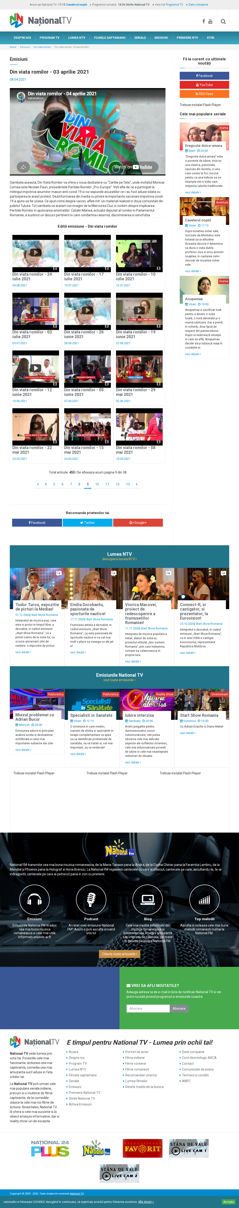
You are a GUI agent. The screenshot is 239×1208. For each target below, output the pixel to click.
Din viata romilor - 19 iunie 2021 (135, 334)
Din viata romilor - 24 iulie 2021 (32, 276)
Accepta (228, 1202)
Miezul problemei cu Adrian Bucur (34, 717)
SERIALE (140, 37)
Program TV (78, 1063)
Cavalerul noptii (76, 4)
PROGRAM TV (50, 37)
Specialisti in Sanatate (91, 715)
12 (118, 484)
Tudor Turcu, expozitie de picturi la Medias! (37, 606)
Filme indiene (135, 1058)
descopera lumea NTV (119, 559)
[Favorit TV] (142, 1148)
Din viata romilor (42, 47)
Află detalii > (146, 1202)
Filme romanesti (137, 1069)
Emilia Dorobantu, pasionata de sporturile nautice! (87, 609)
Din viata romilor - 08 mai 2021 (135, 449)
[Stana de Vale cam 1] (189, 1148)
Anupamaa (194, 299)
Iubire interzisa (139, 715)
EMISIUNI (161, 37)
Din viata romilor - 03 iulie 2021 (32, 334)
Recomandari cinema (141, 1075)
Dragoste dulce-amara (203, 146)
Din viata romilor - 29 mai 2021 (135, 392)
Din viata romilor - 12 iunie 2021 (32, 392)
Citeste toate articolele (119, 954)
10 (97, 484)
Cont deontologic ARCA (199, 1058)
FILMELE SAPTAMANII (110, 37)
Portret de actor (137, 1052)
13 (128, 484)
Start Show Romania (44, 615)
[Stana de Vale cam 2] (119, 1173)
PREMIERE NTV (187, 37)
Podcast (91, 919)
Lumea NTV (77, 1069)
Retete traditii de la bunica (144, 1087)
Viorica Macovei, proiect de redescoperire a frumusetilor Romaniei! (141, 613)
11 (107, 484)
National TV (77, 1193)
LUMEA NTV (76, 37)
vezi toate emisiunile (118, 680)
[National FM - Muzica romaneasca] (96, 1148)
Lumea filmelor (136, 1081)
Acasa (13, 47)
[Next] (137, 484)
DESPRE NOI (22, 37)
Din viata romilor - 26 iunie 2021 (84, 334)
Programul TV (174, 4)
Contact (188, 1063)
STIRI (210, 37)
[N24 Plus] (50, 1148)
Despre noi (76, 1058)
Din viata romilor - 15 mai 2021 (84, 449)
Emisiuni (25, 47)
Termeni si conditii (195, 1075)
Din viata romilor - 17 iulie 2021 (84, 276)
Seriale (74, 1081)
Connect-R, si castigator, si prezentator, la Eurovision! (194, 611)
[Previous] (37, 484)
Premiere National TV (84, 1093)
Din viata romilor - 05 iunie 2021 (84, 392)
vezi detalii (192, 192)
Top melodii (204, 919)
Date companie (198, 4)
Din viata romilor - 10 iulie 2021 (135, 276)
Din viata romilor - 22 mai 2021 (32, 449)
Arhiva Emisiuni (80, 1104)
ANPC (186, 1081)
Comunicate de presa (198, 1069)
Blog (148, 919)
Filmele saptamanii (83, 1075)
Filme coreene (135, 1063)
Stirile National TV (82, 1098)
